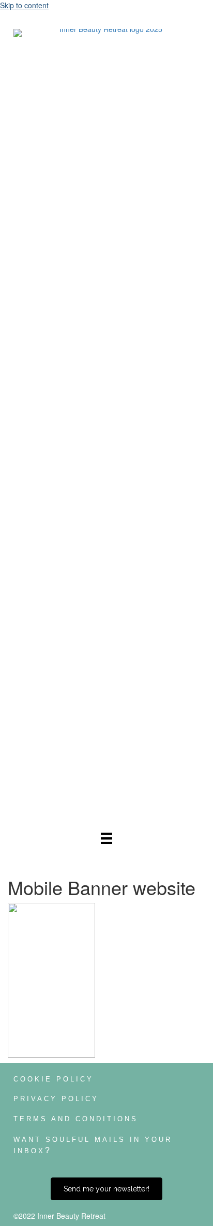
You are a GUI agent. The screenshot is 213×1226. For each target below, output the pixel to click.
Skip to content (24, 5)
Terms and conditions (75, 1119)
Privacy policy (56, 1099)
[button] (106, 1188)
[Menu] (106, 837)
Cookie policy (53, 1079)
